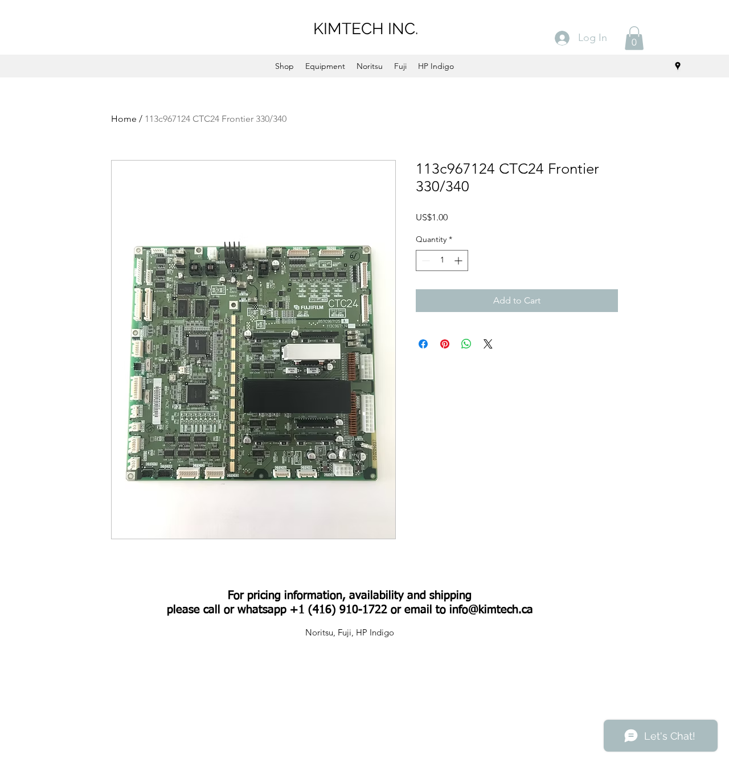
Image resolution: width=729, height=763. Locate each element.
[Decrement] (424, 260)
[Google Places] (677, 66)
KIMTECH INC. (365, 28)
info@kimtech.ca (491, 610)
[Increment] (459, 260)
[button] (634, 38)
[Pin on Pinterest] (445, 344)
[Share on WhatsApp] (466, 344)
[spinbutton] (442, 260)
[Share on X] (488, 344)
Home (124, 118)
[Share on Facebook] (423, 344)
